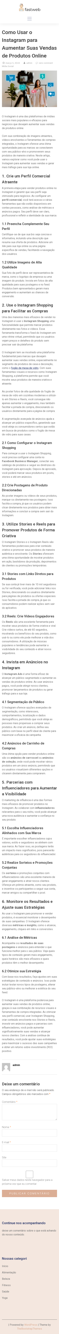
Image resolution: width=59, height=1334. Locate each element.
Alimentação (9, 1272)
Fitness (6, 1285)
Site (4, 1157)
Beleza (6, 1278)
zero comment (46, 63)
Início (5, 1266)
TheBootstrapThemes (29, 1328)
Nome (6, 1127)
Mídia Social (8, 66)
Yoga (5, 1297)
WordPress (30, 1324)
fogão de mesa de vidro (25, 368)
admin (29, 63)
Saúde (5, 1291)
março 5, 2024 (13, 63)
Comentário (9, 1101)
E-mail (6, 1142)
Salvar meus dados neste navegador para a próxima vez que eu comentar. (27, 1181)
